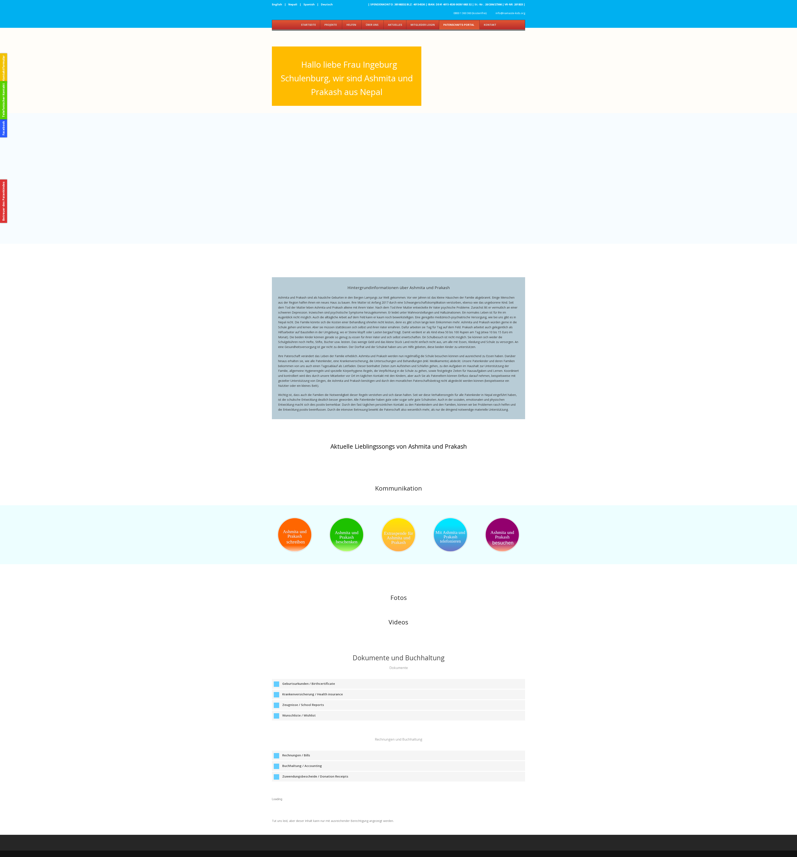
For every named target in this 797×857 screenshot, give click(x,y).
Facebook (3, 128)
